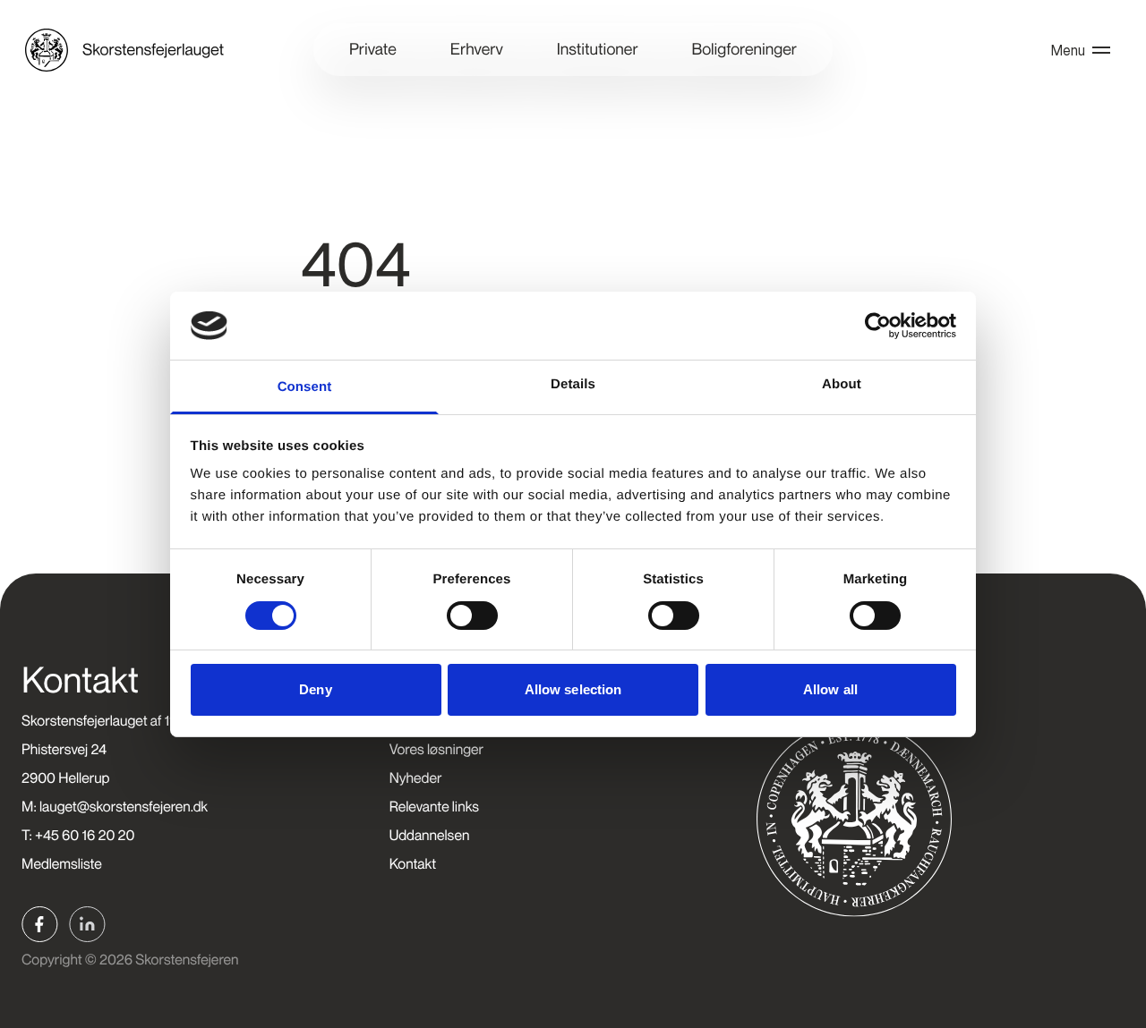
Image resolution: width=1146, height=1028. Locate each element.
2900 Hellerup (65, 777)
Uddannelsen (429, 835)
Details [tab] (573, 384)
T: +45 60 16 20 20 (77, 835)
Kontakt (412, 863)
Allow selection (573, 689)
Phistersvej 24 (64, 749)
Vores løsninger (436, 749)
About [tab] (841, 384)
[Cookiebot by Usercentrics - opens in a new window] (878, 325)
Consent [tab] (305, 387)
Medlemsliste (61, 863)
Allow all (830, 689)
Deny (315, 689)
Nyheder (415, 777)
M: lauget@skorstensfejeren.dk (114, 806)
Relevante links (434, 806)
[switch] (472, 615)
